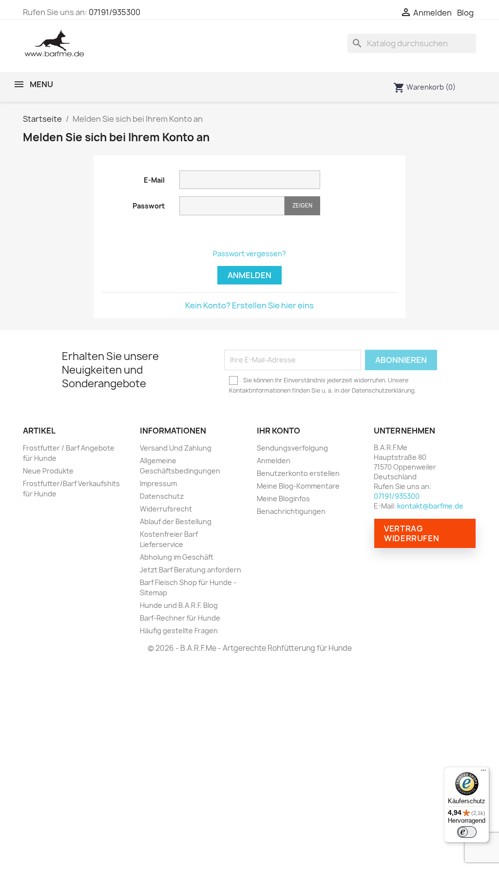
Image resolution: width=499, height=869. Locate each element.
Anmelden (249, 275)
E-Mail (154, 180)
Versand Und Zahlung (175, 448)
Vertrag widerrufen (411, 533)
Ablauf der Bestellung (175, 521)
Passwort (149, 205)
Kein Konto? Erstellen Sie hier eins (249, 305)
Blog (465, 13)
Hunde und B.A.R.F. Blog (179, 605)
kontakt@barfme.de (430, 505)
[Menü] (483, 772)
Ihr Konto (278, 430)
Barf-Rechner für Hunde (180, 618)
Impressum (158, 483)
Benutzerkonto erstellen (298, 473)
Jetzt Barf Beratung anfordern (190, 569)
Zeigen (302, 205)
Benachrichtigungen (291, 511)
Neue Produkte (48, 470)
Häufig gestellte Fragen (179, 630)
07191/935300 (114, 12)
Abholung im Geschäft (176, 557)
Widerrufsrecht (166, 508)
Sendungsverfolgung (292, 448)
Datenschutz (162, 496)
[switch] (467, 832)
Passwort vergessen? (249, 253)
